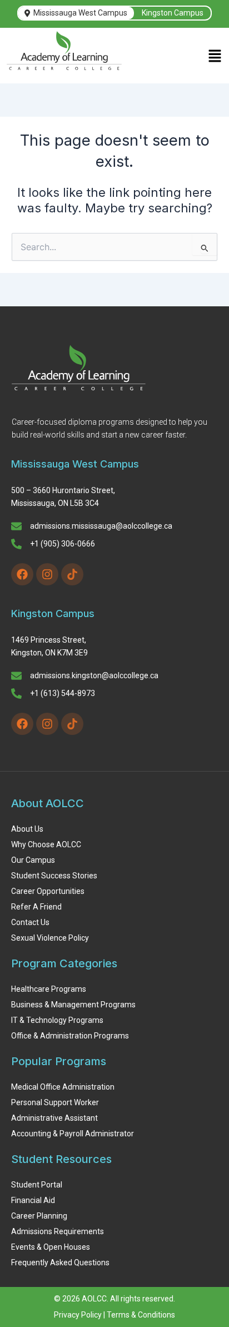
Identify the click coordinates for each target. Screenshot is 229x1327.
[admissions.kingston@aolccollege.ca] (16, 676)
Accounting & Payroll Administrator (72, 1133)
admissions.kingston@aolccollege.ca (94, 675)
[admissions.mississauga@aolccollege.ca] (16, 527)
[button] (215, 57)
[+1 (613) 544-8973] (16, 694)
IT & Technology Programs (57, 1020)
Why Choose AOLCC (46, 844)
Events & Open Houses (50, 1246)
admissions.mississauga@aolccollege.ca (101, 525)
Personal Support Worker (55, 1102)
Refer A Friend (36, 906)
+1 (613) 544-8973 (62, 693)
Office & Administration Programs (70, 1035)
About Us (27, 828)
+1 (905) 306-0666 (62, 543)
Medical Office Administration (62, 1086)
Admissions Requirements (57, 1231)
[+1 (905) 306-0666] (16, 545)
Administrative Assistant (54, 1118)
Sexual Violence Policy (50, 937)
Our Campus (33, 860)
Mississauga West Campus (80, 12)
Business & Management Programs (73, 1004)
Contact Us (30, 922)
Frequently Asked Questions (60, 1262)
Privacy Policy (78, 1314)
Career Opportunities (47, 891)
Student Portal (36, 1184)
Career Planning (39, 1215)
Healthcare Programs (48, 989)
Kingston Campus (172, 12)
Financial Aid (33, 1200)
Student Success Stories (54, 875)
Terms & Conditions (141, 1314)
